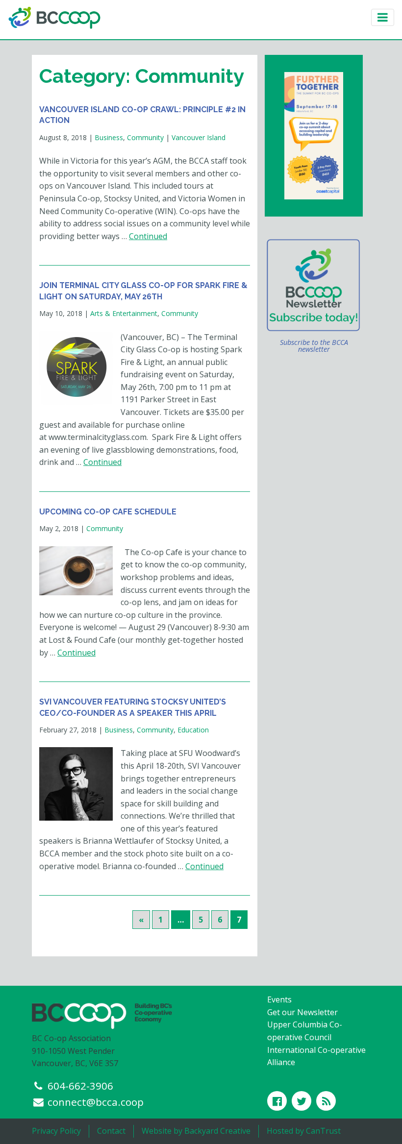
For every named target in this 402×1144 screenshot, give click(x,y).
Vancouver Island (199, 137)
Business (109, 137)
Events (279, 999)
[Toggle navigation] (382, 17)
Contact (111, 1130)
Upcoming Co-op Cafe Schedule (107, 511)
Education (193, 729)
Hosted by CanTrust (304, 1130)
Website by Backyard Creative (196, 1130)
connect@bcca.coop (96, 1102)
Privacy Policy (56, 1130)
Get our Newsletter (302, 1012)
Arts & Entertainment (123, 313)
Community (145, 137)
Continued (148, 236)
